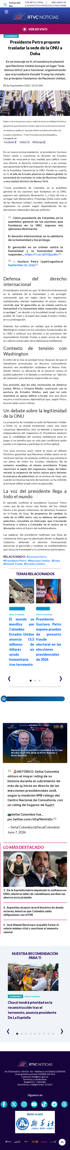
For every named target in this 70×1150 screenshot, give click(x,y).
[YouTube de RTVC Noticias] (34, 1104)
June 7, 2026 (16, 832)
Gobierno (11, 36)
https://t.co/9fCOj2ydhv (41, 254)
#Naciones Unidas (39, 560)
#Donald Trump (13, 563)
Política (43, 608)
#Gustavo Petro (37, 556)
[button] (30, 681)
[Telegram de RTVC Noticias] (54, 1104)
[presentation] (9, 677)
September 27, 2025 (21, 265)
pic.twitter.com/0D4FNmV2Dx (30, 819)
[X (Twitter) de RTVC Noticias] (14, 1104)
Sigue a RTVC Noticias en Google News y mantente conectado (36, 699)
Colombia (17, 608)
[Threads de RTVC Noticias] (64, 1104)
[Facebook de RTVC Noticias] (4, 1104)
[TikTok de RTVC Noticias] (44, 1104)
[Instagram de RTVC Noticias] (24, 1104)
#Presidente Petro (15, 560)
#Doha (56, 560)
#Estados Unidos (34, 563)
